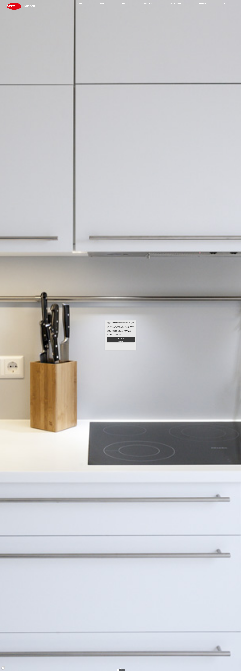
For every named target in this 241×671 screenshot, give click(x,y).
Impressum (117, 348)
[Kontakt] (224, 4)
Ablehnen (120, 341)
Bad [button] (123, 4)
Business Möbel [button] (176, 4)
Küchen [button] (79, 4)
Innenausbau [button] (147, 4)
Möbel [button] (102, 4)
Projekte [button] (202, 4)
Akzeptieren (121, 338)
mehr (120, 344)
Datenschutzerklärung (122, 348)
